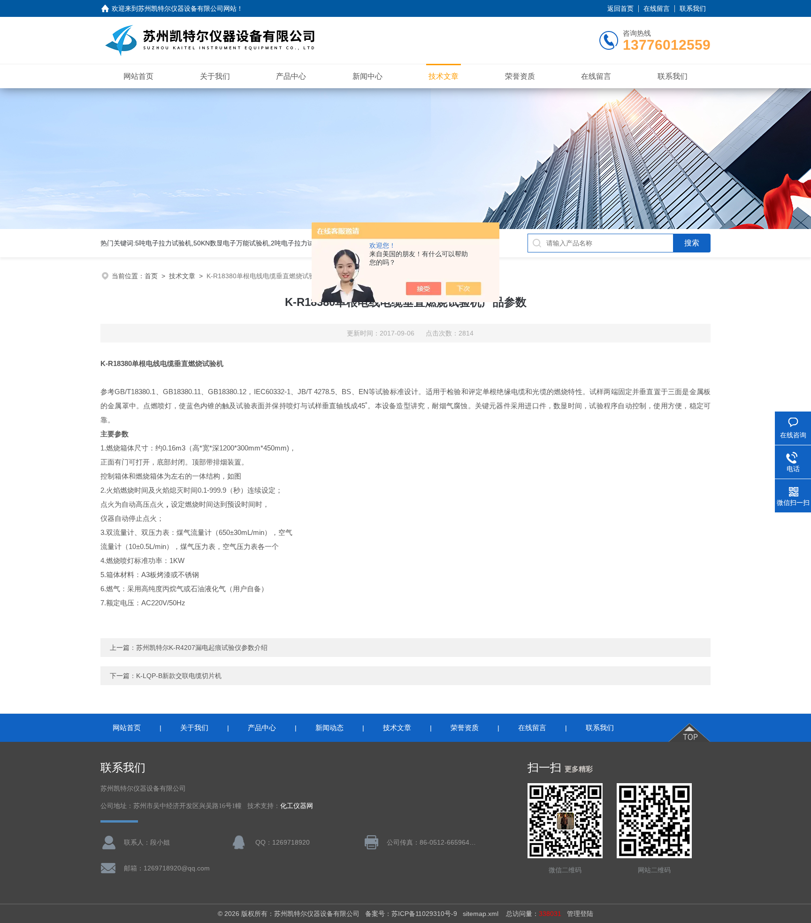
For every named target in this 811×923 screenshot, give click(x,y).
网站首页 (138, 76)
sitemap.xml (480, 913)
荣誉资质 (520, 76)
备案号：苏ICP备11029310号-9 (411, 913)
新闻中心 (367, 76)
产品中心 (291, 76)
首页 (151, 276)
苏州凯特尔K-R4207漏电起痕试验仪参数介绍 (202, 647)
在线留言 (656, 8)
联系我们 (693, 8)
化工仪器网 (296, 805)
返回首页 (620, 8)
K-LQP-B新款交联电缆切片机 (179, 675)
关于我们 (215, 76)
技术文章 (443, 76)
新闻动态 (329, 728)
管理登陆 (580, 913)
